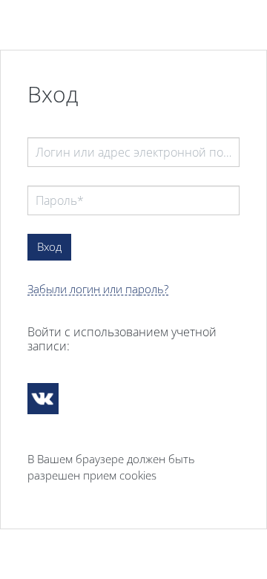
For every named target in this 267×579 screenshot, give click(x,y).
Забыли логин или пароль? (97, 289)
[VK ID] (43, 398)
